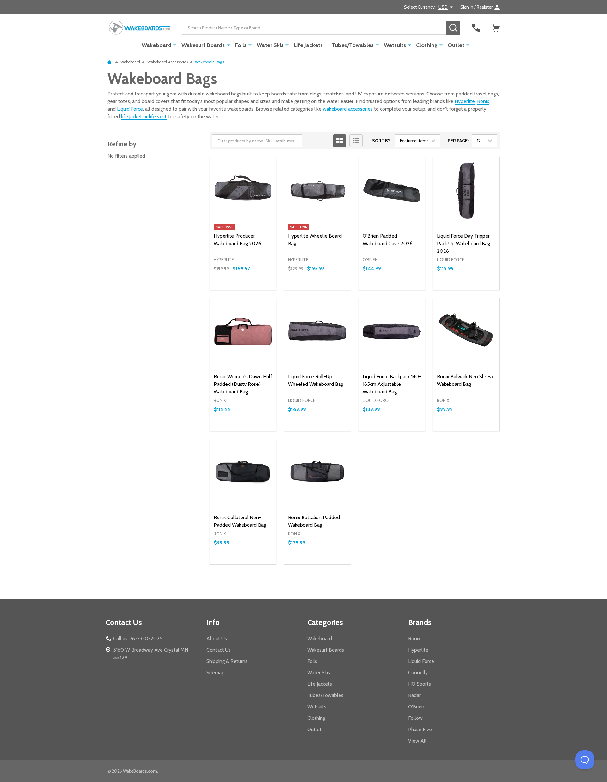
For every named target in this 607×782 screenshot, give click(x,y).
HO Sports (419, 684)
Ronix (483, 101)
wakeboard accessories (348, 109)
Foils (241, 45)
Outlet (456, 45)
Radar (414, 695)
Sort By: (381, 140)
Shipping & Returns (227, 661)
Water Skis (270, 45)
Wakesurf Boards (203, 45)
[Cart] (495, 28)
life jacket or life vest (144, 116)
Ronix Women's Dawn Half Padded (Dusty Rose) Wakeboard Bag (243, 384)
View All (417, 741)
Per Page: (458, 140)
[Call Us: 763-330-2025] (476, 28)
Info (213, 622)
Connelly (418, 673)
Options (477, 431)
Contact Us (218, 650)
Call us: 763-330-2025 (137, 638)
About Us (216, 638)
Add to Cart (254, 290)
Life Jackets (308, 45)
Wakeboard (156, 45)
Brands (420, 622)
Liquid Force (130, 109)
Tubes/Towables (353, 45)
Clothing (427, 45)
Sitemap (215, 673)
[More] (174, 45)
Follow (415, 718)
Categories (325, 622)
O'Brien (416, 707)
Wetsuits (395, 45)
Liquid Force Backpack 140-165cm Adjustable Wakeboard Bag (392, 384)
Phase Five (420, 729)
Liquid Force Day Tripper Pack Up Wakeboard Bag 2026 (463, 243)
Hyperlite (465, 101)
